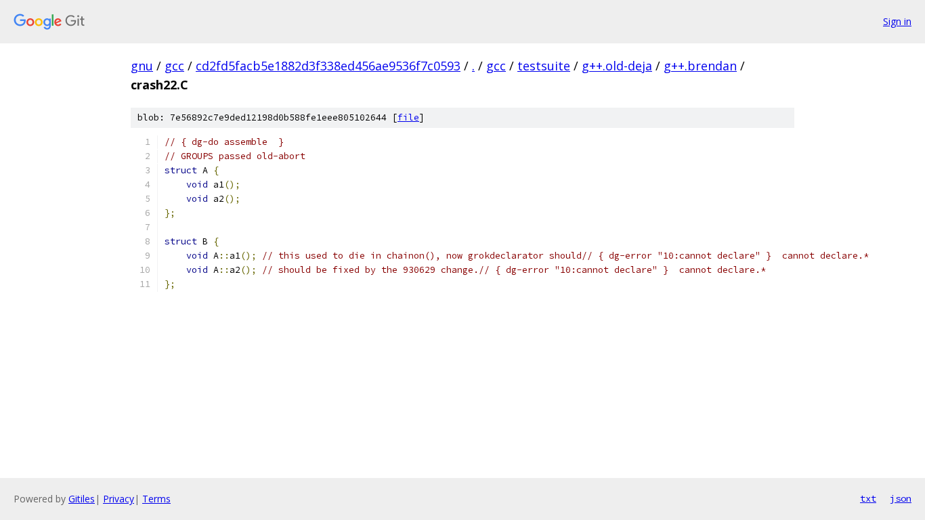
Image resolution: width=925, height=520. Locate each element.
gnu (142, 66)
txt (868, 498)
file (408, 117)
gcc (174, 66)
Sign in (897, 21)
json (900, 498)
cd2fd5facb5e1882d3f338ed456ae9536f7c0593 (328, 66)
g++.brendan (700, 66)
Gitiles (81, 498)
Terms (156, 498)
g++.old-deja (617, 66)
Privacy (118, 498)
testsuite (543, 66)
